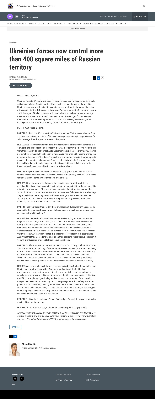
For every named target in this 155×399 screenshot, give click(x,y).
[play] (10, 16)
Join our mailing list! (93, 375)
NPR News (13, 42)
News (31, 24)
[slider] (20, 16)
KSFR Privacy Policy (92, 380)
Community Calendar (93, 24)
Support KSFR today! (77, 29)
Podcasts (109, 24)
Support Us (44, 24)
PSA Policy (121, 24)
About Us (58, 24)
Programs (19, 24)
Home (9, 24)
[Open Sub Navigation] (26, 24)
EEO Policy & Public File (64, 380)
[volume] (17, 16)
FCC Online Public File (63, 375)
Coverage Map (74, 24)
